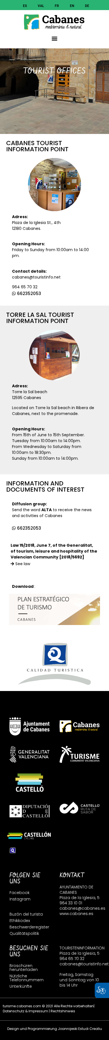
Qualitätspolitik (24, 933)
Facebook (20, 892)
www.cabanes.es (76, 913)
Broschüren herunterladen (24, 967)
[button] (54, 38)
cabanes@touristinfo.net (36, 277)
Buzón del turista (26, 914)
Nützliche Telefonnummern (27, 978)
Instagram (20, 899)
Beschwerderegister (29, 927)
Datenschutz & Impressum (25, 1011)
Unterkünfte (21, 986)
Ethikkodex (20, 920)
